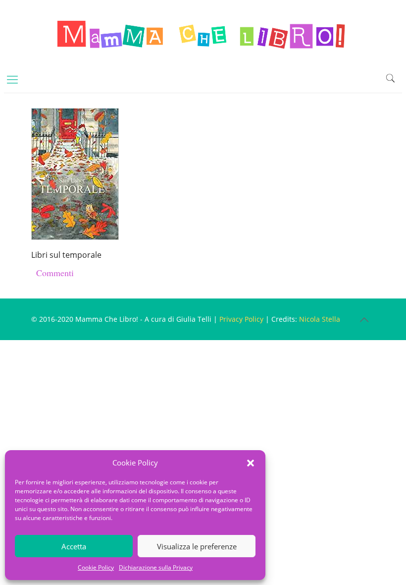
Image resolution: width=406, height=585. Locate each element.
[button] (250, 463)
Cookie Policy (96, 567)
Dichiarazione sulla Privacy (156, 567)
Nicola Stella (319, 319)
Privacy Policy (241, 319)
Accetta (73, 546)
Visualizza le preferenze (197, 546)
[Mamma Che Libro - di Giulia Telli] (203, 32)
